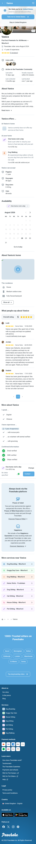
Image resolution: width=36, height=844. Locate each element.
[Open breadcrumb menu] (8, 619)
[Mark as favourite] (33, 3)
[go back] (2, 3)
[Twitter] (8, 827)
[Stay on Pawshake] (18, 474)
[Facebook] (4, 827)
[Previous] (14, 397)
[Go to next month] (30, 212)
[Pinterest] (18, 827)
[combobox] (18, 206)
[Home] (2, 619)
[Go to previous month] (26, 212)
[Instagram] (13, 827)
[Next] (22, 397)
